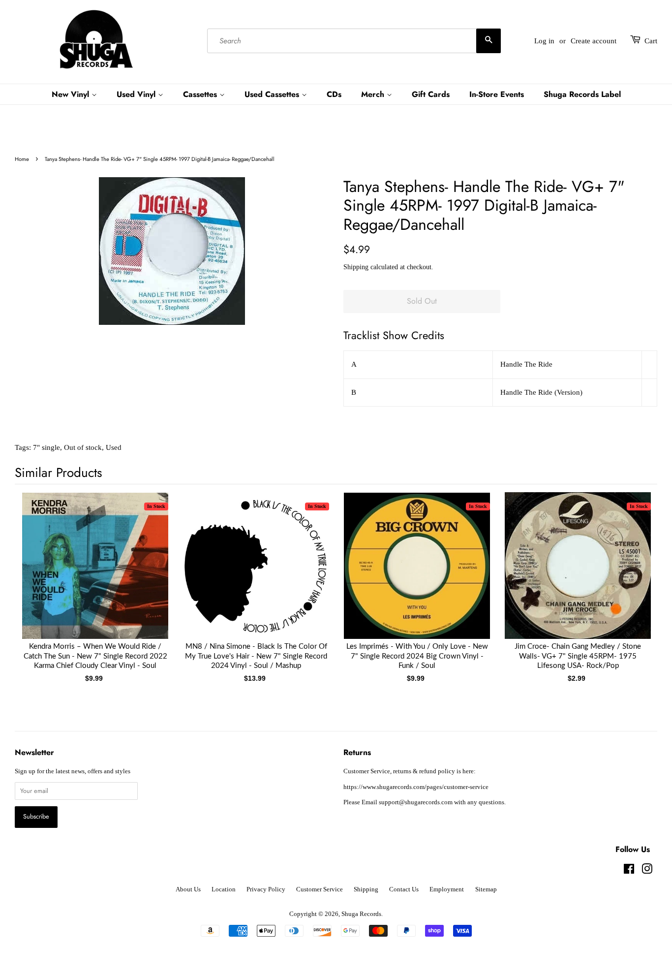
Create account (593, 41)
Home (22, 159)
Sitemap (486, 889)
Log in (544, 41)
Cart (650, 41)
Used (114, 447)
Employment (446, 889)
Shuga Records (361, 914)
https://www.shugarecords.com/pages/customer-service (416, 787)
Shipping (355, 267)
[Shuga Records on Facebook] (629, 871)
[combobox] (353, 41)
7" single (46, 447)
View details (95, 575)
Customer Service (319, 889)
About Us (188, 889)
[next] (633, 575)
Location (224, 889)
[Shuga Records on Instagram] (646, 871)
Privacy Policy (265, 889)
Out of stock (83, 447)
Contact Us (404, 889)
